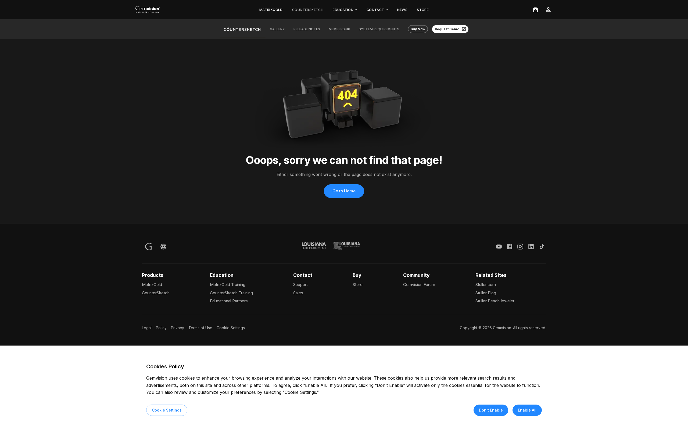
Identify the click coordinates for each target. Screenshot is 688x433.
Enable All (527, 410)
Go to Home (344, 190)
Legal (147, 327)
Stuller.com (485, 284)
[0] (535, 9)
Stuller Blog (485, 292)
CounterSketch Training (231, 292)
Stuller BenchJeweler (494, 300)
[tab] (243, 29)
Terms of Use (200, 327)
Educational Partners (229, 300)
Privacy (177, 327)
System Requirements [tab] (379, 29)
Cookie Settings (231, 327)
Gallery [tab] (277, 29)
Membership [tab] (339, 29)
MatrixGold (271, 10)
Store (423, 10)
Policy (161, 327)
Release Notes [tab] (306, 29)
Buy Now (418, 29)
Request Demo (447, 29)
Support (300, 284)
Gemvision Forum (419, 284)
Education (343, 10)
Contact (375, 10)
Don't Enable (491, 410)
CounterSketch (307, 10)
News (402, 10)
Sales (298, 292)
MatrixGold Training (227, 284)
